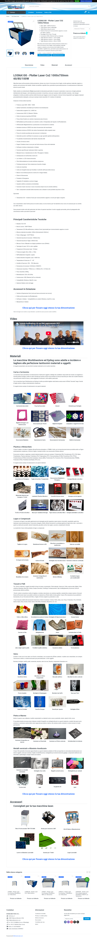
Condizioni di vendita (40, 913)
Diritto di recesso (39, 918)
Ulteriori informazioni (86, 1)
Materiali (55, 65)
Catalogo (12, 12)
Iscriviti (87, 918)
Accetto (77, 1)
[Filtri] (25, 818)
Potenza (75, 26)
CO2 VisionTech (15, 16)
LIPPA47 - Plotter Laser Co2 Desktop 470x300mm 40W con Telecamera (48, 893)
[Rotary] (48, 818)
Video (42, 65)
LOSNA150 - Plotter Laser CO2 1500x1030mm (31, 892)
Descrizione (29, 65)
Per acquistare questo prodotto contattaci (79, 37)
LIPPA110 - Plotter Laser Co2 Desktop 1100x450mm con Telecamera (65, 893)
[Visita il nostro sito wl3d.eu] (25, 841)
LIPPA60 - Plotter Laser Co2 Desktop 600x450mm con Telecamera (14, 893)
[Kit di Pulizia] (71, 817)
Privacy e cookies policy (41, 915)
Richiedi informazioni (58, 55)
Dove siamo (38, 920)
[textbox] (81, 28)
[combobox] (82, 28)
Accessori (68, 65)
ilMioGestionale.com (18, 936)
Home (7, 16)
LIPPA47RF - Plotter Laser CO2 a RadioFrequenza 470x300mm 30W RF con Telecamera (82, 894)
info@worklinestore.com (14, 920)
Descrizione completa (44, 55)
